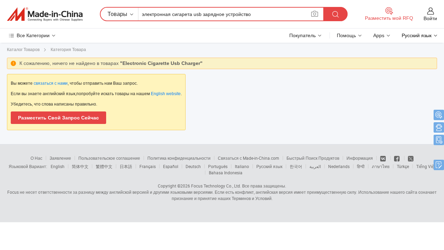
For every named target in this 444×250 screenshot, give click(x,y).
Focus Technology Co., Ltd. (216, 186)
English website (166, 93)
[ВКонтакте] (383, 158)
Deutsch (193, 166)
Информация (360, 158)
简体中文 (80, 166)
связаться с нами (51, 83)
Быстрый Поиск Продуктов (313, 158)
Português (218, 166)
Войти (430, 18)
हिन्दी (361, 166)
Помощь (346, 35)
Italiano (242, 166)
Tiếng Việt (426, 166)
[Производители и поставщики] (45, 14)
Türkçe (403, 166)
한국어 (296, 166)
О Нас (36, 158)
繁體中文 (104, 166)
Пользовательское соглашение (109, 158)
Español (170, 166)
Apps (378, 35)
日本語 (126, 166)
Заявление (60, 158)
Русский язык (269, 166)
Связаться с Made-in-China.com (248, 158)
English (58, 166)
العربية (315, 166)
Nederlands (339, 166)
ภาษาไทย (381, 166)
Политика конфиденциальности (179, 158)
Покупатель (302, 35)
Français (147, 166)
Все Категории (33, 35)
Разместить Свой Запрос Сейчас (58, 117)
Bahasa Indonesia (225, 172)
